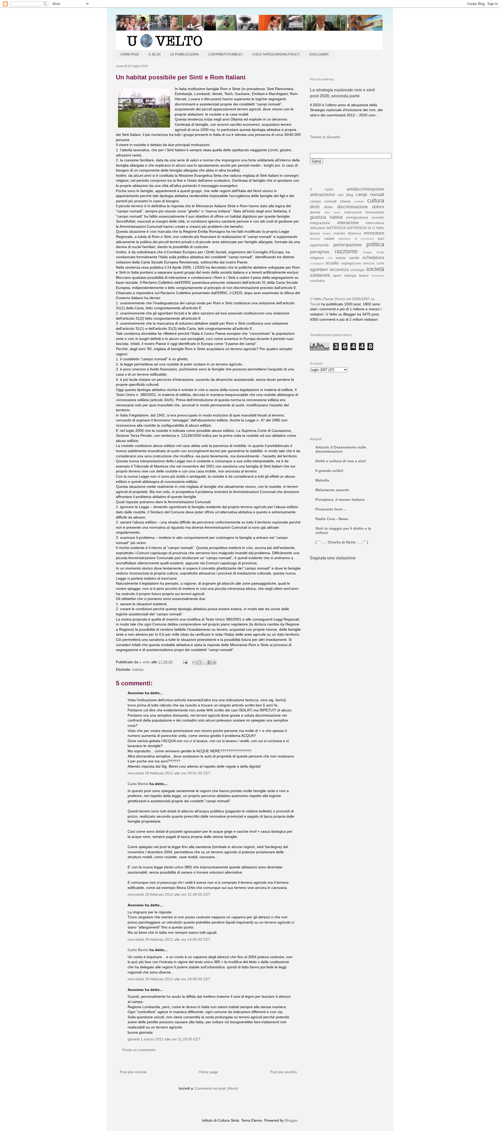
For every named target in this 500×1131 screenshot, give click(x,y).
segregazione (351, 263)
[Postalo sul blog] (199, 662)
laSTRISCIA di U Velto (365, 228)
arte (340, 195)
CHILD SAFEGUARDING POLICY (276, 54)
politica (375, 244)
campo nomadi (323, 201)
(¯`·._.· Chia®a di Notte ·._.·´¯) (341, 542)
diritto (328, 207)
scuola (332, 263)
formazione (375, 212)
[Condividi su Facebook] (209, 662)
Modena (315, 238)
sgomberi (319, 269)
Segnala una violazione (333, 557)
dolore (378, 206)
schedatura (373, 257)
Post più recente (133, 1072)
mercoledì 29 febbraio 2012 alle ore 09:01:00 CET (169, 773)
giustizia (318, 217)
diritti (315, 206)
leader (327, 233)
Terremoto (377, 275)
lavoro (315, 233)
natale (329, 238)
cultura (375, 200)
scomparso (317, 263)
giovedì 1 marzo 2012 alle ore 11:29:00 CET (164, 1039)
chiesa (345, 201)
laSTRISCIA (336, 228)
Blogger (291, 1120)
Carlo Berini (138, 784)
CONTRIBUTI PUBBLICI (225, 54)
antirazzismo (322, 194)
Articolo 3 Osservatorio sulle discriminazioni (340, 449)
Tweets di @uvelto (325, 137)
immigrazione (357, 217)
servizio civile (373, 263)
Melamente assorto (332, 490)
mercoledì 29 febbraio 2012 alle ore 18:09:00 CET (169, 979)
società (375, 269)
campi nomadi (369, 194)
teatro (363, 275)
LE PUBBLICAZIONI (184, 54)
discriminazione (352, 206)
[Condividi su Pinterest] (214, 662)
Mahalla (322, 480)
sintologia (357, 270)
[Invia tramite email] (194, 662)
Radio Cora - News (331, 519)
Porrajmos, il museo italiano (340, 499)
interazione (348, 222)
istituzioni (317, 228)
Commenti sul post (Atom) (216, 1088)
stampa (350, 275)
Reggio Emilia (373, 252)
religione (317, 258)
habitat (137, 669)
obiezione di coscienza (356, 238)
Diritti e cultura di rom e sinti (340, 461)
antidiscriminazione (365, 189)
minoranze (374, 233)
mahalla (339, 233)
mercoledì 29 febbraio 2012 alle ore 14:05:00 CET (169, 939)
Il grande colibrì (329, 471)
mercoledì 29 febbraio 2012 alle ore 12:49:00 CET (169, 894)
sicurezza (339, 269)
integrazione (320, 223)
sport (337, 275)
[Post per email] (185, 662)
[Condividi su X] (204, 662)
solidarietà (320, 275)
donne (315, 212)
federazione (353, 212)
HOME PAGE (130, 54)
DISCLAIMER (319, 54)
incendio (378, 217)
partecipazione (347, 244)
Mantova (354, 233)
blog (349, 195)
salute (341, 258)
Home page (208, 1072)
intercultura (375, 223)
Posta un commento (138, 1050)
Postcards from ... (331, 509)
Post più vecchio (283, 1072)
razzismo (346, 251)
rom (330, 258)
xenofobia (317, 281)
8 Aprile (321, 189)
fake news (332, 212)
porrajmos (319, 251)
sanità (354, 258)
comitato (359, 201)
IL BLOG (155, 54)
